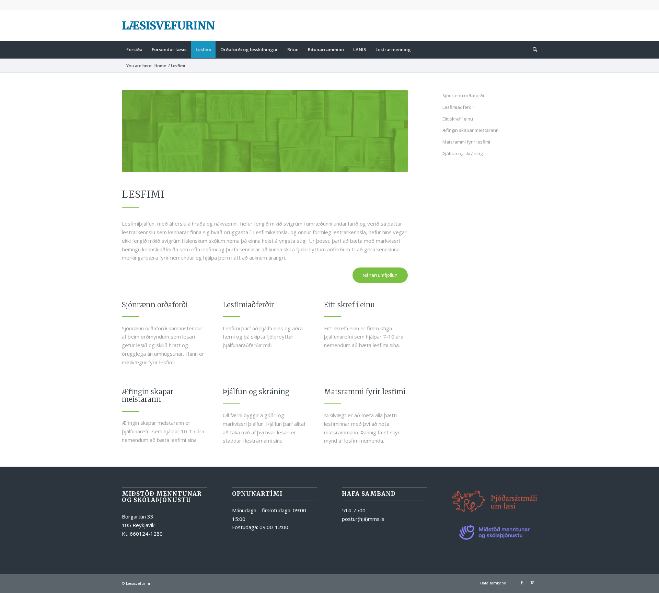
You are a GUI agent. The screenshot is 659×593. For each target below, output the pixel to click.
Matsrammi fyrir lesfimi (466, 142)
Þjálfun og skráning (462, 153)
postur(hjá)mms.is (363, 518)
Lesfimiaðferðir (458, 107)
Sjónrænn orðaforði (463, 95)
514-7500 (354, 510)
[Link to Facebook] (522, 583)
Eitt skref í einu (457, 119)
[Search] (532, 49)
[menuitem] (134, 49)
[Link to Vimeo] (532, 583)
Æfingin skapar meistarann (470, 130)
